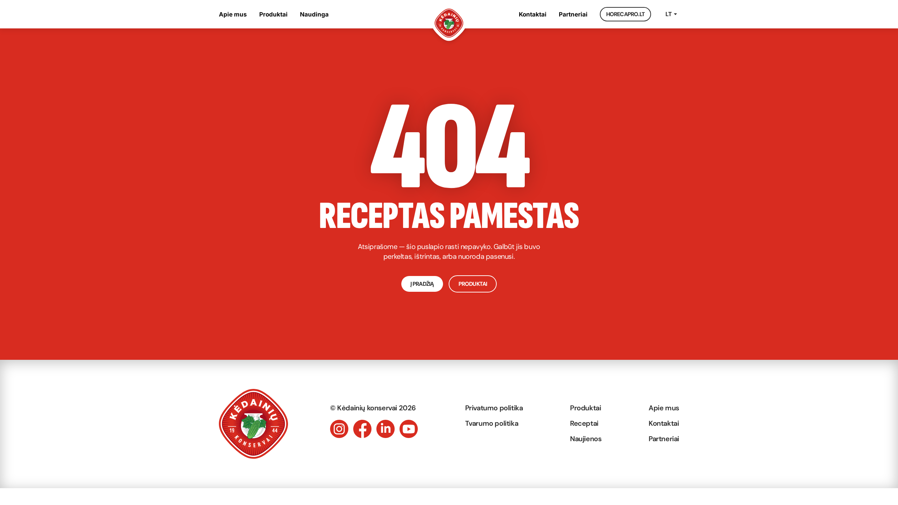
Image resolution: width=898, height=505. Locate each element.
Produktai (273, 14)
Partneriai (573, 14)
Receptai (584, 423)
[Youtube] (409, 429)
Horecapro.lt (625, 14)
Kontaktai (533, 14)
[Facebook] (362, 429)
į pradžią (422, 284)
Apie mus (233, 14)
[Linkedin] (385, 429)
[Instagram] (339, 429)
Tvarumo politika (491, 423)
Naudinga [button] (314, 14)
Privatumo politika (494, 407)
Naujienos (585, 438)
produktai (472, 284)
